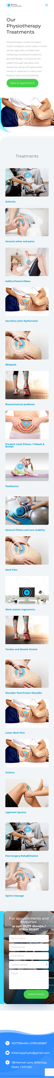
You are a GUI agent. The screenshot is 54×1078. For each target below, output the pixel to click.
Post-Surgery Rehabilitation (21, 855)
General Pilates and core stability (25, 529)
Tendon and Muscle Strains (21, 649)
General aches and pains (19, 241)
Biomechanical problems (20, 404)
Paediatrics (12, 486)
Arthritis (10, 201)
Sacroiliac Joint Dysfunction (21, 320)
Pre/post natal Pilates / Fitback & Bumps (24, 445)
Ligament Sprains (15, 812)
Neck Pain (11, 569)
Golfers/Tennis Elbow (17, 281)
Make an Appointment (22, 83)
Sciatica (10, 772)
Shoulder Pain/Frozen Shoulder (23, 692)
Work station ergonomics (20, 609)
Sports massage (14, 895)
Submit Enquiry (36, 994)
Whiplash (10, 364)
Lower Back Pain (15, 732)
